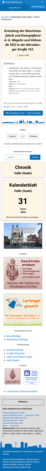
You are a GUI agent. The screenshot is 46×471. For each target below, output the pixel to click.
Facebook (12, 136)
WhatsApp (33, 136)
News (5, 426)
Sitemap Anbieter (32, 462)
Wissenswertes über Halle (13, 423)
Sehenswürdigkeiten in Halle (14, 413)
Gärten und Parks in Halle (19, 356)
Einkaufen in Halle (32, 415)
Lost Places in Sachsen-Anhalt (21, 391)
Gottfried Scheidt (15, 350)
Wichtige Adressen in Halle (13, 420)
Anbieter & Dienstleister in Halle (15, 418)
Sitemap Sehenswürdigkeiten (14, 459)
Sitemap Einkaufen (17, 462)
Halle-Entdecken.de (13, 2)
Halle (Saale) (12, 360)
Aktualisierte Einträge (17, 339)
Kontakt (6, 454)
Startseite (5, 17)
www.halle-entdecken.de (12, 451)
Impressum (14, 426)
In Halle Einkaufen (15, 353)
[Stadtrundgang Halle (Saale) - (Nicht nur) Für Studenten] (23, 250)
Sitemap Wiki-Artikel (22, 467)
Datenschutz (28, 451)
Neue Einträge (13, 336)
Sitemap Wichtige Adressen (13, 464)
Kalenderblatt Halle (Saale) (21, 17)
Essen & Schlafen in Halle (12, 415)
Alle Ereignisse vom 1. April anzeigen (23, 113)
